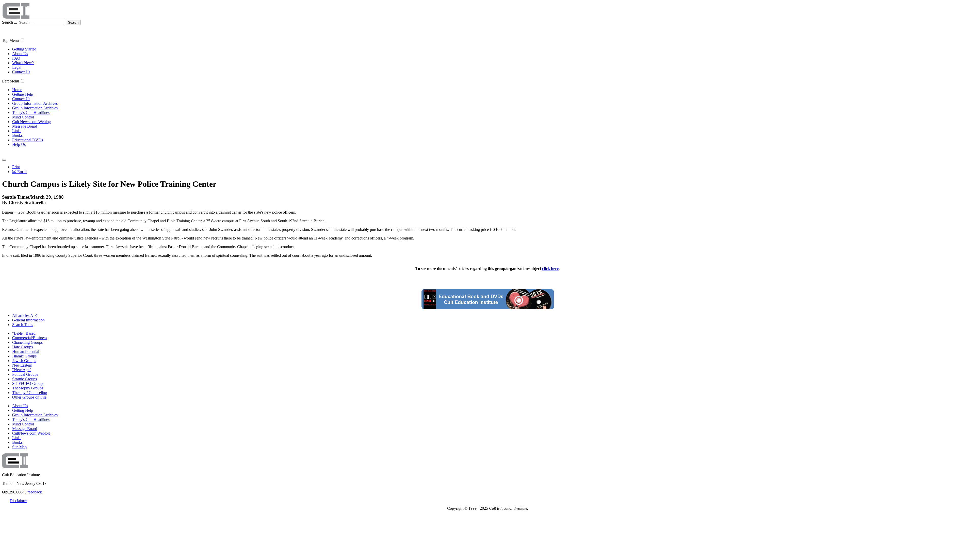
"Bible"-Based (24, 333)
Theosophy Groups (27, 388)
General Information (28, 320)
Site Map (19, 447)
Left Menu (10, 81)
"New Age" (21, 370)
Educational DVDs (27, 140)
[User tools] (4, 160)
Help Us (19, 144)
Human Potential (25, 351)
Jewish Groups (24, 360)
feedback (34, 492)
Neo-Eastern (22, 365)
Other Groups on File (29, 397)
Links (16, 131)
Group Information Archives (35, 103)
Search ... (9, 22)
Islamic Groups (24, 356)
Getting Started (24, 49)
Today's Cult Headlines (31, 112)
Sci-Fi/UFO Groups (28, 383)
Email (21, 171)
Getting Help (22, 94)
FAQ (16, 58)
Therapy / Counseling (29, 392)
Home (17, 90)
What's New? (23, 63)
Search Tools (22, 324)
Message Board (24, 126)
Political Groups (25, 374)
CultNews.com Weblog (31, 433)
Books (17, 135)
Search (73, 22)
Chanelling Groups (27, 342)
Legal (16, 67)
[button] (22, 40)
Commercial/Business (29, 338)
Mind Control (23, 117)
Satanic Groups (24, 379)
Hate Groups (22, 347)
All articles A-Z (24, 315)
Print (16, 167)
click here (550, 268)
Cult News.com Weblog (31, 121)
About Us (20, 54)
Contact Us (21, 72)
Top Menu (10, 40)
